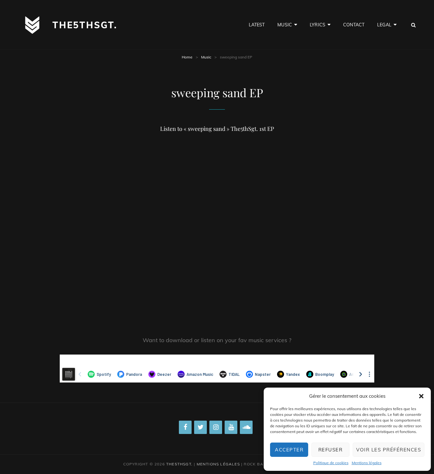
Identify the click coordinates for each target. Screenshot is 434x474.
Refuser (330, 450)
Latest (257, 25)
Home (187, 57)
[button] (421, 396)
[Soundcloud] (246, 427)
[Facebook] (185, 427)
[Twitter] (200, 427)
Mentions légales (367, 462)
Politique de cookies (331, 462)
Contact (353, 25)
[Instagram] (215, 427)
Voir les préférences (388, 450)
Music (284, 25)
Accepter (289, 450)
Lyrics (317, 25)
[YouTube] (231, 427)
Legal (384, 25)
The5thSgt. (84, 24)
